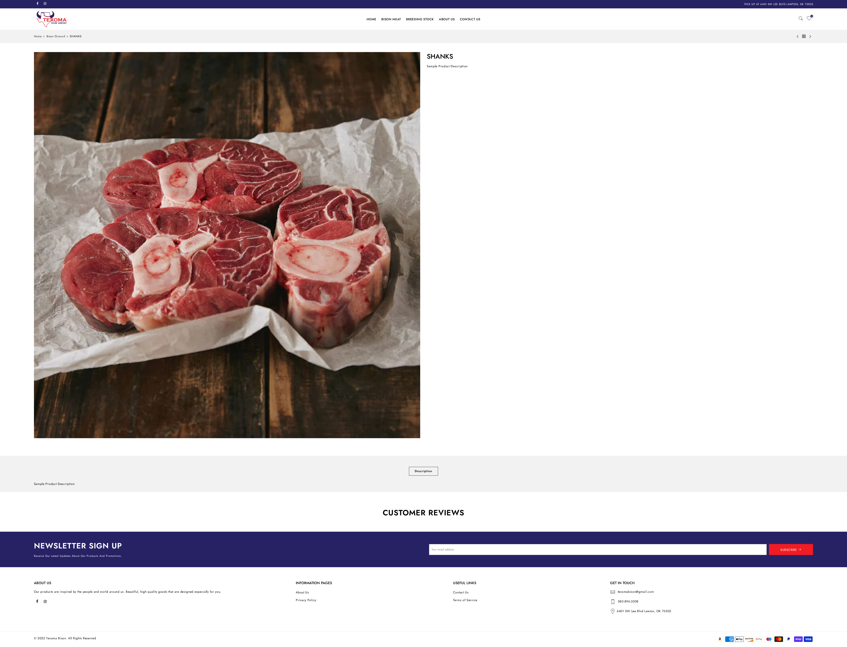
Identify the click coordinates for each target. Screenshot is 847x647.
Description (423, 471)
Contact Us (461, 592)
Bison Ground (56, 36)
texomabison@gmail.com (636, 591)
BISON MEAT (391, 19)
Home (38, 36)
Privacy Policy (306, 600)
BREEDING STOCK (420, 19)
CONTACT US (470, 19)
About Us (302, 592)
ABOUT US (447, 19)
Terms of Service (465, 600)
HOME (371, 19)
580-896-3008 (628, 601)
